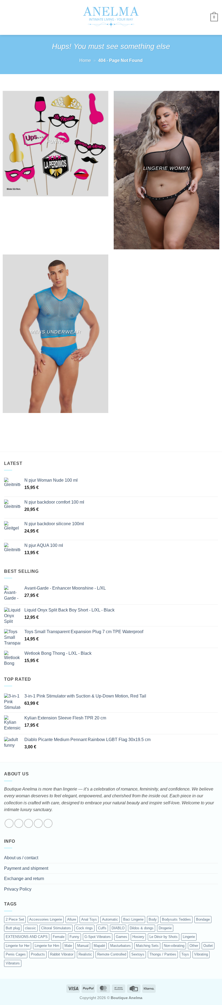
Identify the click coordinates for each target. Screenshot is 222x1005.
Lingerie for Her (18, 946)
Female (58, 937)
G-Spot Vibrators (97, 937)
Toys (185, 954)
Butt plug (13, 928)
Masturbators (120, 946)
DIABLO (118, 928)
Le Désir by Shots (163, 937)
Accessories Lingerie (45, 919)
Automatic (110, 919)
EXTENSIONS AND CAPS (27, 937)
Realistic (85, 954)
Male (68, 946)
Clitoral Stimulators (56, 928)
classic (30, 928)
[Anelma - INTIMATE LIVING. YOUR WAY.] (111, 17)
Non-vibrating (174, 946)
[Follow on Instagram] (18, 823)
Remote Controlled (111, 954)
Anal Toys (89, 919)
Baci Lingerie (133, 919)
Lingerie (189, 937)
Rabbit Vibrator (61, 954)
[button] (7, 17)
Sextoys (137, 954)
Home (85, 60)
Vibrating (201, 954)
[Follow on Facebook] (9, 823)
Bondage (203, 919)
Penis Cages (16, 954)
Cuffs (102, 928)
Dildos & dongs (142, 928)
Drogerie (165, 928)
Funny (74, 937)
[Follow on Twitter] (28, 823)
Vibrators (13, 963)
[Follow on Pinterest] (48, 823)
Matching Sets (147, 946)
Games (121, 937)
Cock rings (84, 928)
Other (194, 946)
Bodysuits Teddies (176, 919)
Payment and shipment (26, 868)
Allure (71, 919)
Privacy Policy (17, 889)
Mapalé (99, 946)
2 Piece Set (15, 919)
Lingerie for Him (47, 946)
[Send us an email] (38, 823)
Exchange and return (24, 878)
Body (153, 919)
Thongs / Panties (162, 954)
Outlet (208, 946)
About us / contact (21, 857)
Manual (83, 946)
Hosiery (138, 937)
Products (38, 954)
